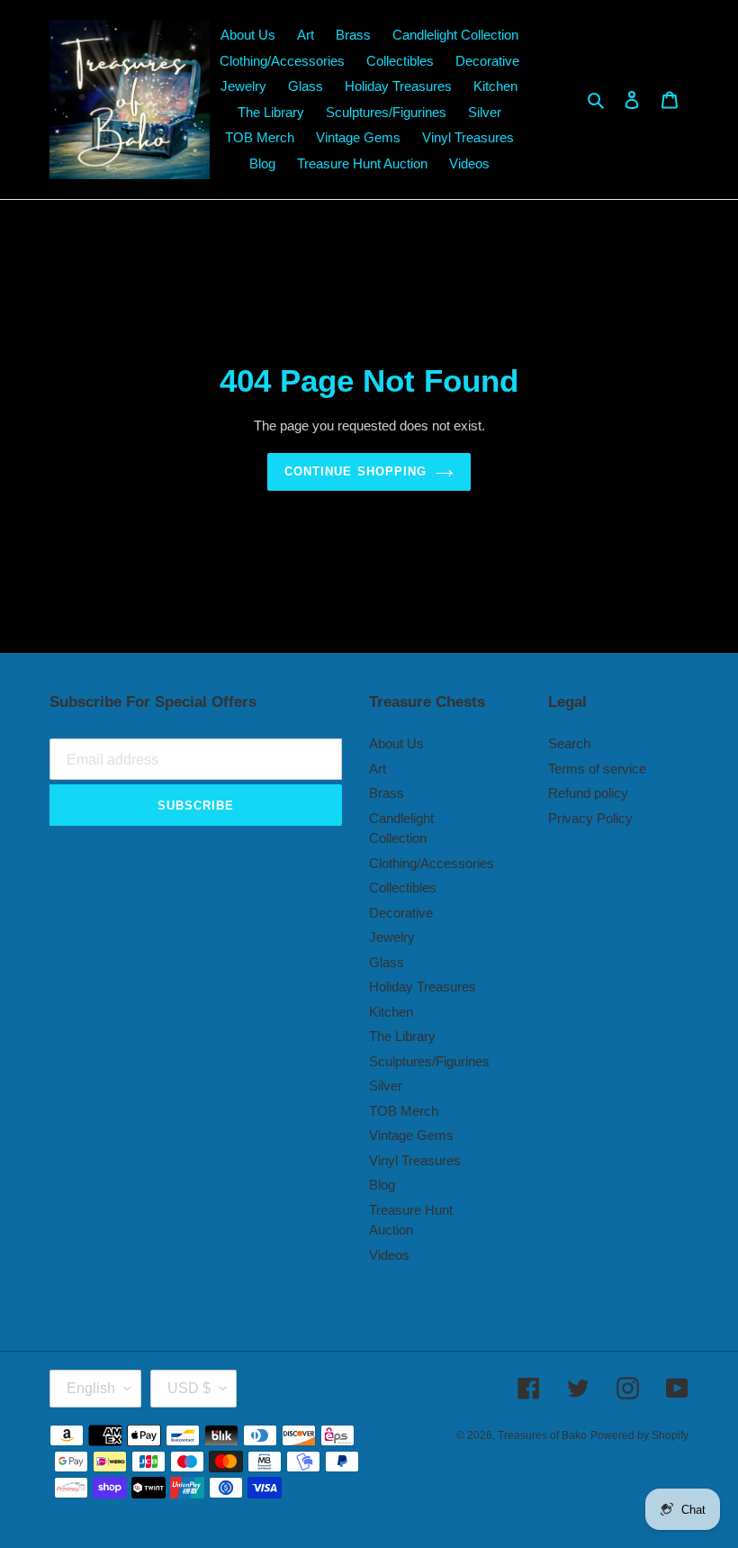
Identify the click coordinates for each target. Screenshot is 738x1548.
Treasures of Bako (542, 1435)
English (91, 1388)
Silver (385, 1085)
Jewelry (392, 937)
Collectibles (402, 887)
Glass (386, 962)
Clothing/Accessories (431, 863)
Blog (382, 1184)
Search (569, 743)
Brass (386, 793)
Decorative (401, 912)
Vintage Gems (411, 1135)
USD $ (189, 1388)
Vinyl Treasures (415, 1160)
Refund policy (588, 793)
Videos (389, 1255)
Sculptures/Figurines (429, 1061)
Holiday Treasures (422, 986)
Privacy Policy (590, 818)
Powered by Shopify (639, 1435)
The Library (402, 1036)
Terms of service (597, 768)
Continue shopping (355, 471)
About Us (396, 743)
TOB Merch (403, 1110)
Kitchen (391, 1011)
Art (377, 768)
